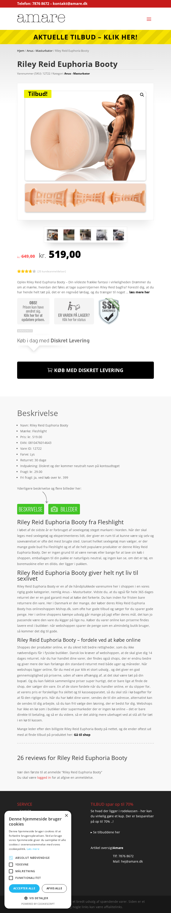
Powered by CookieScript (38, 903)
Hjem (20, 51)
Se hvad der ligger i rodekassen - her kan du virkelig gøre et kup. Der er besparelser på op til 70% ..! (122, 816)
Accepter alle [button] (24, 888)
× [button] (66, 815)
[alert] (37, 860)
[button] (142, 95)
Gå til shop (82, 735)
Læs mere (33, 849)
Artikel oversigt (102, 848)
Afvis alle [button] (54, 888)
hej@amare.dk (132, 861)
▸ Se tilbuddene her (105, 832)
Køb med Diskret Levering (88, 370)
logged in (44, 777)
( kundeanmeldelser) (51, 271)
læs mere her (139, 292)
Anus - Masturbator (40, 51)
